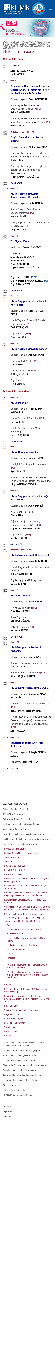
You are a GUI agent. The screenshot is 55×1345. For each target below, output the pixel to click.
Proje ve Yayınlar (12, 1014)
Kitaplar (8, 1035)
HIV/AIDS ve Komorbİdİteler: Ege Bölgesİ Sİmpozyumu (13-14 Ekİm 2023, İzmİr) (27, 46)
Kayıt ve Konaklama (16, 949)
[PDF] (34, 277)
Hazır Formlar (10, 1031)
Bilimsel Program (15, 933)
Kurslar (7, 984)
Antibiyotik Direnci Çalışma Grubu (18, 819)
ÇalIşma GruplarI (11, 42)
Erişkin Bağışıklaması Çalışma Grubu (20, 844)
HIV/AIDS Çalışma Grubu (14, 848)
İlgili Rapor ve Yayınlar (14, 1022)
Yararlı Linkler (10, 1027)
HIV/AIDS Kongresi (13, 874)
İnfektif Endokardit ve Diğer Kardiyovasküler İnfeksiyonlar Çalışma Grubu (23, 1044)
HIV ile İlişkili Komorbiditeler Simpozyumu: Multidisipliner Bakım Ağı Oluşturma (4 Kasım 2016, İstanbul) (27, 975)
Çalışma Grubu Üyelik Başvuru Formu (21, 853)
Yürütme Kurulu (11, 857)
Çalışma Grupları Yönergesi (15, 809)
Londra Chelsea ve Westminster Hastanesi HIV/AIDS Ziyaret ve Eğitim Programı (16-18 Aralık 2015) (27, 999)
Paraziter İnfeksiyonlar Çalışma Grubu (20, 1070)
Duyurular (7, 1111)
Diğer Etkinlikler (11, 1006)
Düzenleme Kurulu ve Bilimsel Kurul (24, 929)
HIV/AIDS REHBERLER (15, 865)
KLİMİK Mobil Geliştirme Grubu (17, 1095)
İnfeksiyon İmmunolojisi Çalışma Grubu (21, 824)
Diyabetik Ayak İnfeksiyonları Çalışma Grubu (23, 834)
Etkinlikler (7, 1106)
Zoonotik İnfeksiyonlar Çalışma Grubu (20, 1080)
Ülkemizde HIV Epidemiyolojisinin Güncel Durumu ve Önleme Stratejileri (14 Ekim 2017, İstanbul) (27, 908)
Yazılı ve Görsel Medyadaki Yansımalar (21, 1010)
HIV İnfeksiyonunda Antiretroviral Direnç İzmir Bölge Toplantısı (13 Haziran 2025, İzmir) (25, 894)
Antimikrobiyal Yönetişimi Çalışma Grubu (22, 1075)
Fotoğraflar (12, 957)
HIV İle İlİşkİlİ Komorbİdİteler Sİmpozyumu (26, 43)
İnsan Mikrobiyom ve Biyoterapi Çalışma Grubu (24, 1050)
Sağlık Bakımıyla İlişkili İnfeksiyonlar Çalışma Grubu (27, 839)
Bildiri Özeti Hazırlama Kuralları (22, 945)
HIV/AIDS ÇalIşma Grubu (31, 42)
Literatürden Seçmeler (14, 1018)
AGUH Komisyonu (11, 1085)
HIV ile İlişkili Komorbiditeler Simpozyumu (24, 914)
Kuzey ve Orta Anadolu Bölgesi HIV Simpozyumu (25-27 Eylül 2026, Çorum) (26, 880)
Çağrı (9, 925)
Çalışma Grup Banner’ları (14, 1090)
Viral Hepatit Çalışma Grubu (16, 829)
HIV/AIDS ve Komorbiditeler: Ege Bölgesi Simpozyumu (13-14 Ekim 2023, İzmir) (25, 919)
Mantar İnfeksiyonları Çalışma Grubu (19, 1055)
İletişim (10, 953)
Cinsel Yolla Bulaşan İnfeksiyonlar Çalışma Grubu (25, 1065)
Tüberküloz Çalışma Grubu (15, 814)
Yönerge (8, 861)
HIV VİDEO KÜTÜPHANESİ (16, 870)
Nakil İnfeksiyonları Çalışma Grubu (19, 1060)
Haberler (7, 1116)
